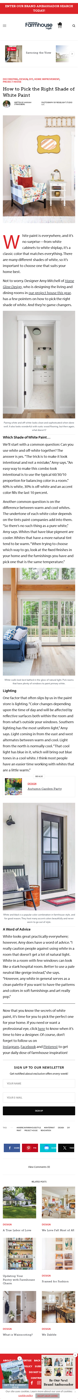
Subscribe (41, 1366)
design (61, 1128)
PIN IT (41, 372)
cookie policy (25, 1395)
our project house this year (50, 292)
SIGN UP (39, 1110)
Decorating (10, 79)
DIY (31, 79)
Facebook (28, 1046)
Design (23, 79)
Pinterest (50, 1046)
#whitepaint (49, 1128)
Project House (12, 81)
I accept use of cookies (47, 1395)
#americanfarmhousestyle (29, 1128)
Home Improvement (46, 79)
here (41, 1028)
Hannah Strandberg (22, 103)
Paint (19, 1130)
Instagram (11, 1046)
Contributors (40, 1378)
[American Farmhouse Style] (39, 26)
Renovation (46, 1130)
